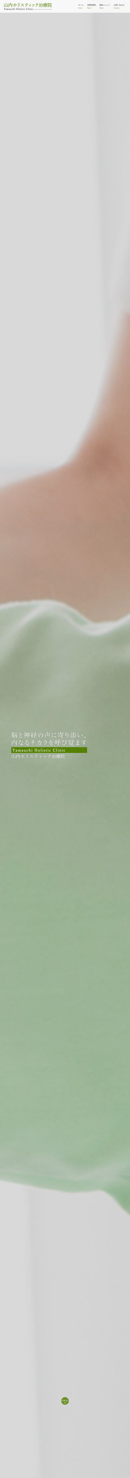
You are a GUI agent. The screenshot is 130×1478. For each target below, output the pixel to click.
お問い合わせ (119, 6)
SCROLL (65, 1401)
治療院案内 (91, 6)
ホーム (81, 6)
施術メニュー (105, 6)
